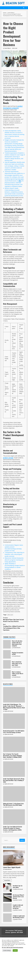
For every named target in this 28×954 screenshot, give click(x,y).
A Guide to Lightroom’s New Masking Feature (7, 917)
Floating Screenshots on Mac (7, 654)
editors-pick (10, 614)
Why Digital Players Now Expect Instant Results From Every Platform (13, 619)
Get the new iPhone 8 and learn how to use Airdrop (7, 897)
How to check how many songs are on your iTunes (7, 664)
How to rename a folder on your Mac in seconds (7, 674)
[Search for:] (11, 840)
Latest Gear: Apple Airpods (14, 858)
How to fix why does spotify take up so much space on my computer (7, 644)
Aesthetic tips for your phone (7, 887)
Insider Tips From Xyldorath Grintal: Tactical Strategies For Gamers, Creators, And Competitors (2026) (14, 817)
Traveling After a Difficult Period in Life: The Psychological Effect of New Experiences (13, 627)
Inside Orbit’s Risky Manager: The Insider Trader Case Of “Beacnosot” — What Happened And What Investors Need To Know (14, 695)
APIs (20, 181)
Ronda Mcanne (16, 647)
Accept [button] (15, 950)
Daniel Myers (7, 48)
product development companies (13, 107)
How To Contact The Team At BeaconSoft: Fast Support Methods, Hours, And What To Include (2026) (14, 744)
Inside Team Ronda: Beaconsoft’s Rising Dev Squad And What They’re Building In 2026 (14, 769)
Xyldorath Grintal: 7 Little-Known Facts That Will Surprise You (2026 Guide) (14, 794)
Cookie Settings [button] (7, 950)
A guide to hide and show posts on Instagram (7, 907)
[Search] (23, 7)
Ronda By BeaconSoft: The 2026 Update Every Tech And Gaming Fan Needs (14, 721)
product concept (8, 458)
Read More (7, 880)
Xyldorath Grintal (8, 711)
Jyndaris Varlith (18, 900)
